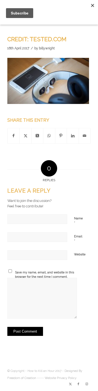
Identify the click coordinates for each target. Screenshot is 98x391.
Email (78, 239)
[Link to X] (70, 384)
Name (78, 221)
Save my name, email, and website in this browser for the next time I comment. (44, 275)
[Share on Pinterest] (61, 136)
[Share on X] (25, 136)
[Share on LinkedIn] (72, 136)
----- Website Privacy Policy (56, 378)
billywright (47, 48)
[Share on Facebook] (13, 136)
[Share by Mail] (84, 136)
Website (79, 254)
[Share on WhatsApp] (49, 136)
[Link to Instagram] (86, 384)
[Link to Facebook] (78, 384)
